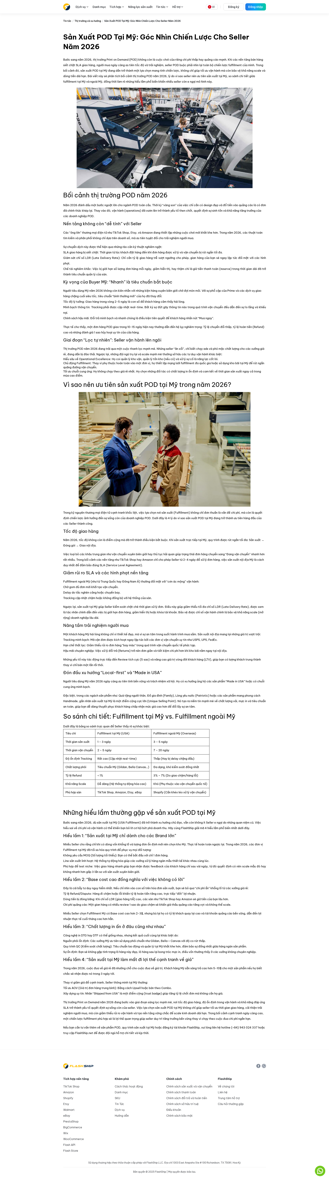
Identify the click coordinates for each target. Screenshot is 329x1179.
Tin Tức (119, 1104)
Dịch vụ (120, 1109)
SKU (117, 1098)
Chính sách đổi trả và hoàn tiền (186, 1098)
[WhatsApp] (264, 1066)
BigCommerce (72, 1127)
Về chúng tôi (226, 1086)
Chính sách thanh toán (181, 1092)
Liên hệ (222, 1092)
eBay (66, 1115)
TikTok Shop (71, 1086)
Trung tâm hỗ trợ (229, 1098)
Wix (65, 1133)
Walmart (69, 1109)
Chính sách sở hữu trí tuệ (182, 1104)
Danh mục (121, 1092)
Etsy (66, 1104)
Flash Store (70, 1150)
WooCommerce (73, 1139)
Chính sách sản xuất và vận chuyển (189, 1086)
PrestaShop (71, 1121)
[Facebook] (258, 1066)
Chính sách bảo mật (179, 1115)
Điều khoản (173, 1109)
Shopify (68, 1098)
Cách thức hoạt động (129, 1086)
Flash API (69, 1145)
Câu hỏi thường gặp (231, 1104)
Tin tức (67, 21)
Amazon (68, 1092)
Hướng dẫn (122, 1115)
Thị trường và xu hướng (88, 21)
